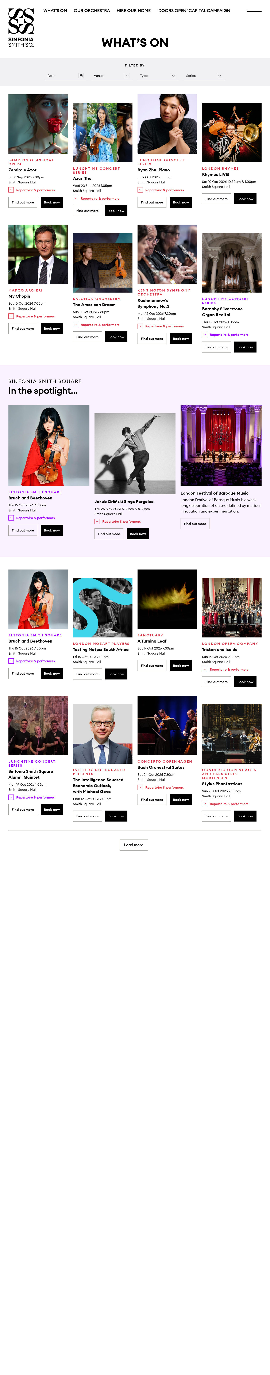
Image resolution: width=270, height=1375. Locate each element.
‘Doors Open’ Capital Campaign (193, 10)
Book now (52, 202)
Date (51, 75)
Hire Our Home (134, 10)
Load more (133, 844)
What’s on (55, 10)
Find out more (23, 202)
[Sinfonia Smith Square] (21, 27)
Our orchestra (92, 10)
